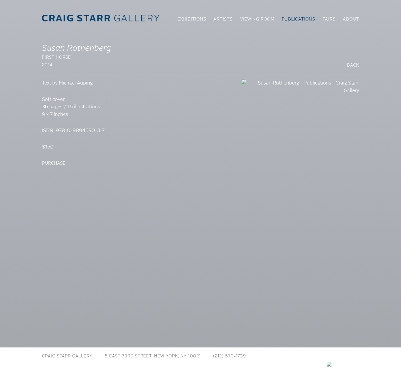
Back (353, 65)
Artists (222, 19)
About (351, 19)
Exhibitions (191, 19)
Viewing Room (257, 19)
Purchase (54, 163)
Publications (298, 19)
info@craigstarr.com (285, 356)
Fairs (329, 19)
